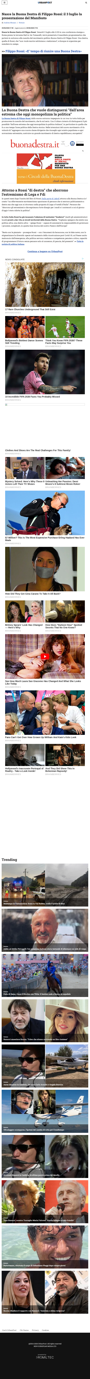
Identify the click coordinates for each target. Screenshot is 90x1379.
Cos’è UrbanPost (9, 1330)
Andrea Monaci (10, 23)
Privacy (35, 1330)
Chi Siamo (24, 1330)
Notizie (21, 23)
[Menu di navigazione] (4, 3)
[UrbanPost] (45, 2)
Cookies (45, 1330)
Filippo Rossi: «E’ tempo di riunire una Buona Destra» (44, 51)
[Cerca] (86, 2)
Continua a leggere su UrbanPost (45, 251)
